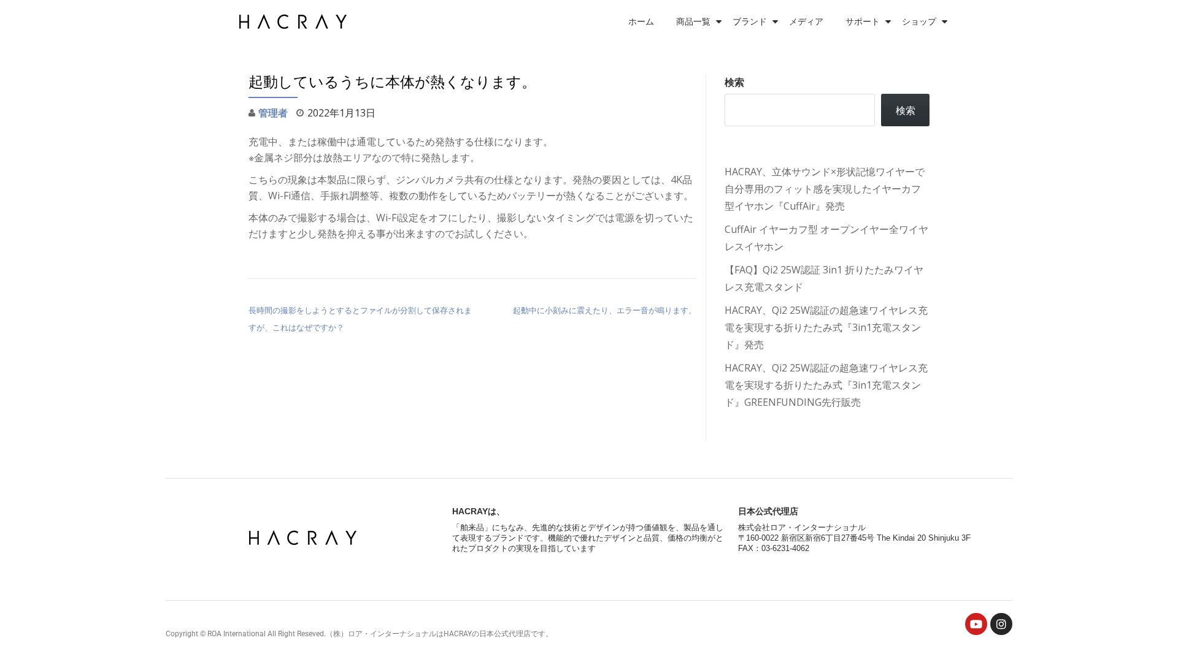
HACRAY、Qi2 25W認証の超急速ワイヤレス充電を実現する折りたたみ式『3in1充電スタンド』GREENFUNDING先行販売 (826, 385)
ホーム (641, 21)
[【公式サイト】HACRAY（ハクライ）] (295, 21)
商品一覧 (693, 21)
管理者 (273, 113)
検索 (734, 82)
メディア (806, 21)
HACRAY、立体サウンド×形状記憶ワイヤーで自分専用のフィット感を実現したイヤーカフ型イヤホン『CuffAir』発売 (825, 189)
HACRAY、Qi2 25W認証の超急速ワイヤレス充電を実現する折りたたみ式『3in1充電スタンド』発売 (826, 327)
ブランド (750, 21)
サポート (862, 21)
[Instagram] (1001, 624)
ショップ (919, 21)
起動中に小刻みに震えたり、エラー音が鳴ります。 (604, 310)
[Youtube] (976, 624)
